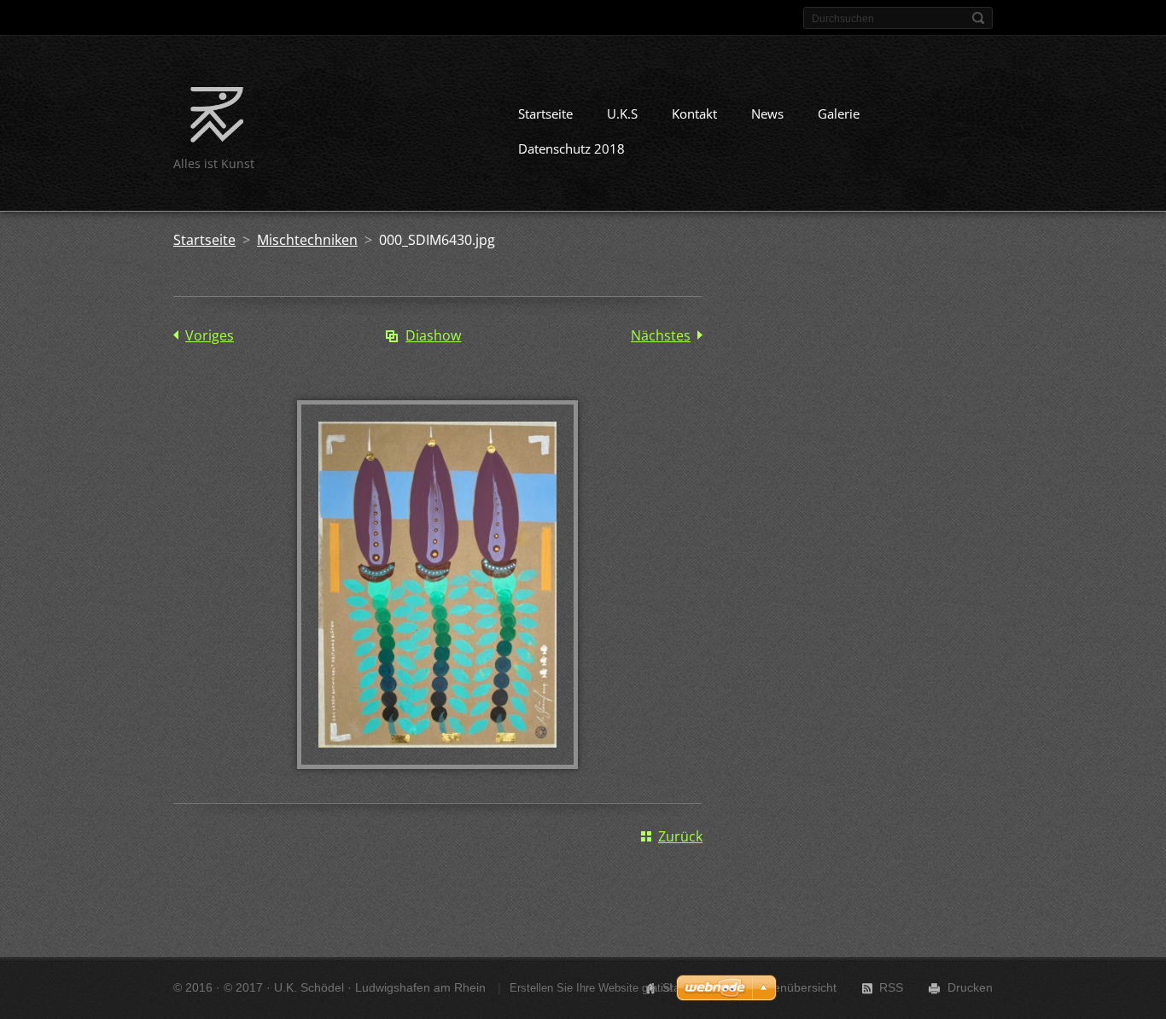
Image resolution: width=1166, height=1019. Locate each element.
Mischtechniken (307, 239)
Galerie (839, 113)
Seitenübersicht (795, 987)
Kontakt (694, 113)
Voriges (209, 335)
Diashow (433, 335)
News (767, 113)
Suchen (978, 18)
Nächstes (661, 335)
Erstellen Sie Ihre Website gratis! (591, 987)
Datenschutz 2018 (571, 148)
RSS (891, 987)
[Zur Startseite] (216, 118)
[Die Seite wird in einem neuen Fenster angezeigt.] (437, 763)
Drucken (970, 987)
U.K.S (622, 113)
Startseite (545, 113)
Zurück (680, 836)
